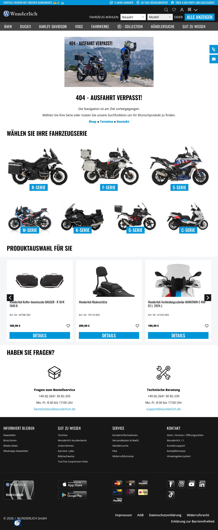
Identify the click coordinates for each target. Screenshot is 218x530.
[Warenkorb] (213, 9)
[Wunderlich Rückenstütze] (109, 280)
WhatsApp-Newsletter (15, 451)
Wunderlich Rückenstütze (93, 302)
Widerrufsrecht (198, 515)
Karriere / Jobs (66, 451)
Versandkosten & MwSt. (125, 440)
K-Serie (82, 230)
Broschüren (10, 440)
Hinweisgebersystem (179, 456)
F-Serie (108, 187)
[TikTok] (171, 495)
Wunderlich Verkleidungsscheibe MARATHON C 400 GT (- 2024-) (176, 304)
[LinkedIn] (202, 484)
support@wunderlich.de (163, 409)
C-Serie (188, 230)
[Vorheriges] (10, 297)
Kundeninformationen (125, 435)
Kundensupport (176, 445)
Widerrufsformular (123, 456)
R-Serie (38, 187)
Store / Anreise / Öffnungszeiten (185, 435)
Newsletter (9, 435)
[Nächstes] (207, 297)
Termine (62, 435)
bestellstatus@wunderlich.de (54, 409)
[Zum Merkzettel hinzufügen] (68, 326)
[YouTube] (191, 484)
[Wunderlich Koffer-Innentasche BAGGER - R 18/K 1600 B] (40, 280)
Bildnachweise (66, 456)
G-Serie (135, 230)
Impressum (123, 515)
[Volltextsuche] (166, 9)
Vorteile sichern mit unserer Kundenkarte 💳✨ (31, 3)
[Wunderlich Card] (18, 490)
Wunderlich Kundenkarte (72, 440)
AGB (140, 515)
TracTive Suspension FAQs (73, 461)
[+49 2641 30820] (213, 49)
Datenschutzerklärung (165, 515)
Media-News (10, 445)
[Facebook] (171, 484)
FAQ (114, 451)
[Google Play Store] (72, 495)
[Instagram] (181, 484)
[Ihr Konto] (182, 9)
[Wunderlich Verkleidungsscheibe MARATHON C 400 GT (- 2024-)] (178, 280)
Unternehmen (66, 445)
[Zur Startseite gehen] (20, 13)
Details (39, 335)
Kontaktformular (176, 451)
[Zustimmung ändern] (17, 522)
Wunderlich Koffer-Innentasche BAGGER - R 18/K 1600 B (37, 304)
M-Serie (30, 230)
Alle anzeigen (199, 17)
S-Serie (179, 187)
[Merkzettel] (174, 9)
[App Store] (72, 484)
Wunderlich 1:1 (175, 440)
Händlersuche (120, 445)
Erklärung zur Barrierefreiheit (193, 521)
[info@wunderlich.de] (213, 59)
